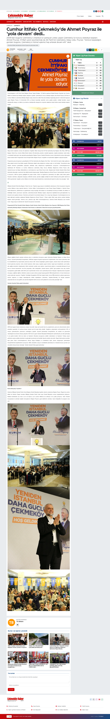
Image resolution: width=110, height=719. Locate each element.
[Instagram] (96, 699)
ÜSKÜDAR (53, 21)
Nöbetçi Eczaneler (13, 706)
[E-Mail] (17, 625)
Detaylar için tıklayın (88, 92)
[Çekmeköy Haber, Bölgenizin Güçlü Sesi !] (20, 16)
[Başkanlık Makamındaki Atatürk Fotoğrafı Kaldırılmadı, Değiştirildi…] (18, 657)
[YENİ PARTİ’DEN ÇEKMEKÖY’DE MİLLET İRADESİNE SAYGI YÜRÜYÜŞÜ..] (38, 657)
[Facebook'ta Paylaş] (88, 50)
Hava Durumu (36, 706)
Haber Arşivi (85, 709)
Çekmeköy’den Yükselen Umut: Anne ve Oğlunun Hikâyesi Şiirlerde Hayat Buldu (59, 647)
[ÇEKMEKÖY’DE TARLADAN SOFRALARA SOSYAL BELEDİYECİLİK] (59, 657)
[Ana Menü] (102, 22)
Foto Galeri (80, 16)
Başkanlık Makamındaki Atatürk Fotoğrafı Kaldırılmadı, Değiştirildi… (17, 666)
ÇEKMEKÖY (10, 21)
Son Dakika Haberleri (62, 709)
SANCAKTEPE (27, 21)
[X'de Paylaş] (90, 50)
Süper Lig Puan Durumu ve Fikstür (16, 709)
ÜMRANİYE (18, 21)
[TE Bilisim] (11, 622)
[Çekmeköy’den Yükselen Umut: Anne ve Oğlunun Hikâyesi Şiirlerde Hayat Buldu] (59, 639)
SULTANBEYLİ (37, 21)
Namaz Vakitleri (62, 706)
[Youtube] (99, 699)
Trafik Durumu (85, 706)
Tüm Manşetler (37, 709)
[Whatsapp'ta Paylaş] (93, 50)
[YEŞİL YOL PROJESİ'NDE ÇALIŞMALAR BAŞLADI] (38, 639)
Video (90, 16)
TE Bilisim (19, 621)
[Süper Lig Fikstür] (101, 98)
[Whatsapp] (102, 699)
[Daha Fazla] (96, 50)
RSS (10, 716)
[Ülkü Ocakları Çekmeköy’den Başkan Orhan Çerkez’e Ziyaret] (18, 639)
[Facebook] (91, 699)
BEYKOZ (45, 21)
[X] (93, 699)
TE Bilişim (100, 716)
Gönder (11, 689)
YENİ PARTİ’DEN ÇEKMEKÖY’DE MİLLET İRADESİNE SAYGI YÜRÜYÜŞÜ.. (38, 666)
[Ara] (102, 16)
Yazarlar (98, 16)
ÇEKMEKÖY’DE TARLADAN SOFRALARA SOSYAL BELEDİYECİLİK (58, 666)
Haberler (9, 25)
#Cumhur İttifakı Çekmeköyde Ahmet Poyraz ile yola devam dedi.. (23, 45)
